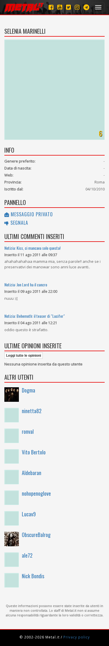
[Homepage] (24, 7)
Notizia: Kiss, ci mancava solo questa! (32, 248)
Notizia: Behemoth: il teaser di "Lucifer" (34, 316)
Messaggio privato (31, 214)
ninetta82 (32, 411)
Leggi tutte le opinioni (23, 356)
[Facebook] (51, 7)
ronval (28, 431)
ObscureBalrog (36, 534)
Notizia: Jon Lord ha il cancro (25, 284)
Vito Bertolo (34, 452)
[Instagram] (86, 7)
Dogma (28, 390)
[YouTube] (59, 7)
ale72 (27, 555)
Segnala (18, 222)
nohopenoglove (36, 493)
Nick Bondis (33, 576)
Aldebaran (31, 473)
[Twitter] (68, 7)
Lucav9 (29, 514)
